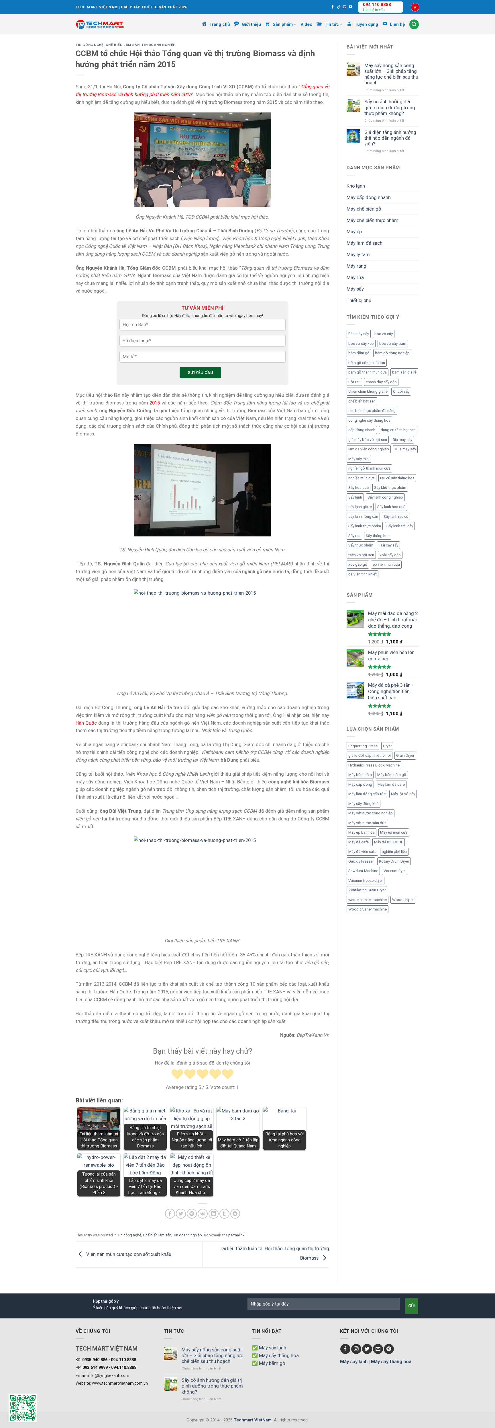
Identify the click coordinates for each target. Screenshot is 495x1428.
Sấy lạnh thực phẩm (364, 526)
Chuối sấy (401, 391)
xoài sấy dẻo (390, 555)
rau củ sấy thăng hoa (397, 478)
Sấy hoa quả (358, 487)
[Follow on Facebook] (333, 7)
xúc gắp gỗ (357, 564)
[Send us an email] (344, 7)
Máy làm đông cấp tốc (367, 794)
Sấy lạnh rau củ (396, 516)
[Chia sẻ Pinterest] (192, 1214)
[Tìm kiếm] (414, 24)
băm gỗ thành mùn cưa (367, 372)
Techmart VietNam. (253, 1420)
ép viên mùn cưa (386, 564)
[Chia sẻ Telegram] (235, 1214)
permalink (236, 1235)
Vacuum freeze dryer (365, 880)
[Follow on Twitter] (367, 1349)
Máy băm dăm (360, 775)
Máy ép (354, 231)
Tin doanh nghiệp (158, 45)
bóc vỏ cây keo (361, 343)
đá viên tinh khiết (362, 574)
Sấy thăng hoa (378, 536)
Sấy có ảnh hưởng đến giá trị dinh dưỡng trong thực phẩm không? (389, 107)
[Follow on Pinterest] (389, 1349)
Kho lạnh (356, 186)
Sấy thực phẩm (360, 545)
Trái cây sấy (388, 545)
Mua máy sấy (405, 449)
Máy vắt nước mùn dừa (367, 823)
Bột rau (354, 382)
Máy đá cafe (358, 842)
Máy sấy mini (359, 459)
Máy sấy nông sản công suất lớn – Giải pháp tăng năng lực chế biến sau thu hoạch (391, 74)
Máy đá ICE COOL (388, 842)
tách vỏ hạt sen (361, 555)
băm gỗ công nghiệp (392, 353)
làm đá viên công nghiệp (368, 449)
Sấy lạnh (355, 497)
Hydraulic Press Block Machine (374, 765)
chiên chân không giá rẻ (368, 391)
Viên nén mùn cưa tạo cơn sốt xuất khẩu (128, 1254)
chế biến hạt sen (362, 401)
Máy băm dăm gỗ (391, 775)
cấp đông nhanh (361, 430)
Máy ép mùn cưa (393, 832)
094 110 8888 (377, 4)
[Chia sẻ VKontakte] (203, 1214)
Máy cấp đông (360, 784)
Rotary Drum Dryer (394, 861)
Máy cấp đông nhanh (369, 197)
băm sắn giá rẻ (404, 372)
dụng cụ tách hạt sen (398, 430)
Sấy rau (354, 536)
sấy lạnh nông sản (363, 516)
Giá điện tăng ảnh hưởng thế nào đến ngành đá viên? (390, 138)
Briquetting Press (363, 746)
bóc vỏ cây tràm (392, 343)
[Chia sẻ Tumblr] (224, 1214)
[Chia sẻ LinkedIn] (214, 1214)
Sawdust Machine (363, 871)
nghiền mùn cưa (361, 478)
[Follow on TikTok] (339, 7)
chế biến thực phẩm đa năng (372, 410)
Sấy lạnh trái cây (399, 526)
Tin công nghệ (90, 45)
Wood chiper (403, 900)
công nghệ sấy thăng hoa (369, 420)
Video (306, 24)
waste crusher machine (367, 900)
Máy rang (356, 266)
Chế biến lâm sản (123, 45)
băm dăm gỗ (359, 353)
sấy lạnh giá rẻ (360, 507)
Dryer (387, 746)
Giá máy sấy (402, 439)
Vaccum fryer (395, 871)
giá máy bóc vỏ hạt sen (367, 439)
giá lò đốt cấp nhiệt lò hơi (369, 755)
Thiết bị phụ (359, 300)
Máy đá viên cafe (362, 851)
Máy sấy (355, 289)
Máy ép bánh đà (361, 832)
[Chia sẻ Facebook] (170, 1214)
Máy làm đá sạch (364, 243)
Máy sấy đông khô (363, 803)
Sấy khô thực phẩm (390, 487)
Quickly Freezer (361, 861)
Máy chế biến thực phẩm (372, 220)
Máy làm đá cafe (391, 784)
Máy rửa (355, 277)
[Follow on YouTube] (350, 7)
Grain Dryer (405, 755)
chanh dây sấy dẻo (381, 382)
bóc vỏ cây (383, 334)
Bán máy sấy (358, 334)
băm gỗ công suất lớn (366, 363)
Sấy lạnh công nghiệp (385, 497)
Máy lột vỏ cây (403, 794)
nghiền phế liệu (394, 851)
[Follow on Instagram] (356, 1349)
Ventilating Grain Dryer (367, 890)
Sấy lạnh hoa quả (391, 507)
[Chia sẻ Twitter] (181, 1214)
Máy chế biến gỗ (364, 209)
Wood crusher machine (367, 909)
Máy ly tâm (358, 254)
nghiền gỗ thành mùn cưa (369, 468)
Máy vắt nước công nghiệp (370, 813)
